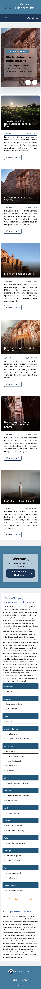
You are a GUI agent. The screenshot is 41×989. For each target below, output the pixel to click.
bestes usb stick (11, 800)
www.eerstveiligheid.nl (14, 855)
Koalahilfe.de (10, 770)
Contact (25, 980)
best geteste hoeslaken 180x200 (17, 796)
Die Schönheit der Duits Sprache (19, 58)
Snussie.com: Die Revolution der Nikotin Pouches (17, 124)
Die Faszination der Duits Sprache (19, 349)
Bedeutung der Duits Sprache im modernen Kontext (17, 424)
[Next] (34, 82)
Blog (15, 980)
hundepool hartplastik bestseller (17, 739)
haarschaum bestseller (14, 873)
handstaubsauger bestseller (16, 843)
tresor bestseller (11, 734)
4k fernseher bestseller (14, 761)
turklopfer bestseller (13, 860)
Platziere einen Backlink (22, 573)
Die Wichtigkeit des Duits (19, 273)
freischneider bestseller (14, 826)
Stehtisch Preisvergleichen (19, 500)
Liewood (9, 691)
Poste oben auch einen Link (20, 899)
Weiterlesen (11, 157)
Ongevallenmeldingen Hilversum (17, 783)
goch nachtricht (11, 709)
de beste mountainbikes (14, 890)
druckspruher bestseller (14, 704)
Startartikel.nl (10, 751)
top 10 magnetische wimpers (16, 756)
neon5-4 (9, 721)
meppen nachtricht (12, 813)
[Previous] (28, 82)
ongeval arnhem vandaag (15, 830)
